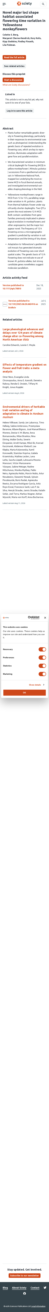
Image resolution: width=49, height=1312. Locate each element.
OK (24, 693)
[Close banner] (45, 618)
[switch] (42, 657)
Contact (35, 1287)
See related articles (14, 66)
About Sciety (19, 1287)
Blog (5, 1287)
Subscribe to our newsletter (24, 1275)
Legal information (38, 1306)
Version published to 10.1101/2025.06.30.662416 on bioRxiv (23, 304)
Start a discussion (13, 80)
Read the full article (14, 57)
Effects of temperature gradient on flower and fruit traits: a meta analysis (24, 368)
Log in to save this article (19, 111)
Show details (35, 685)
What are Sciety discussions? (16, 85)
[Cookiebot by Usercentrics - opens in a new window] (29, 617)
